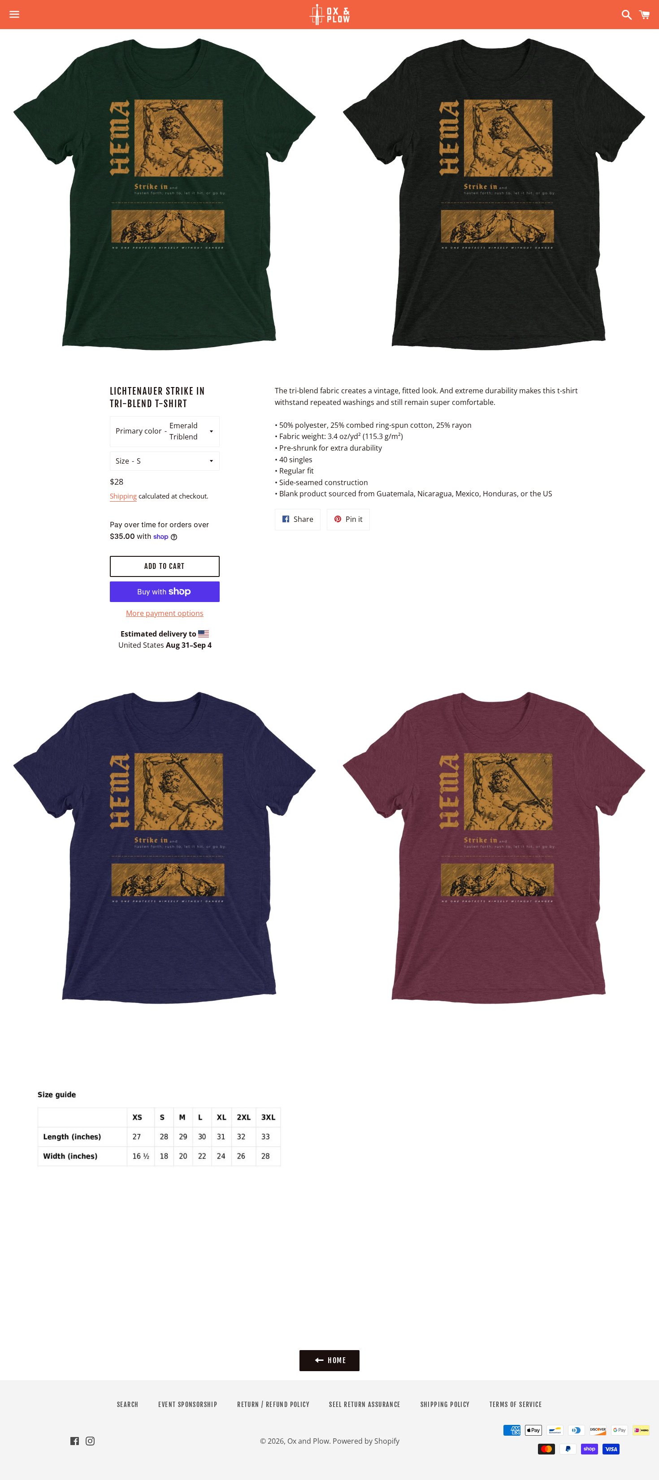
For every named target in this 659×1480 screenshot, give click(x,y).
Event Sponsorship (187, 1404)
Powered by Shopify (366, 1441)
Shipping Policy (445, 1404)
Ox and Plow (308, 1441)
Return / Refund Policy (273, 1404)
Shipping (123, 495)
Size (122, 461)
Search (128, 1404)
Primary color (139, 431)
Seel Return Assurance (364, 1404)
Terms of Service (516, 1404)
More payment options (165, 613)
